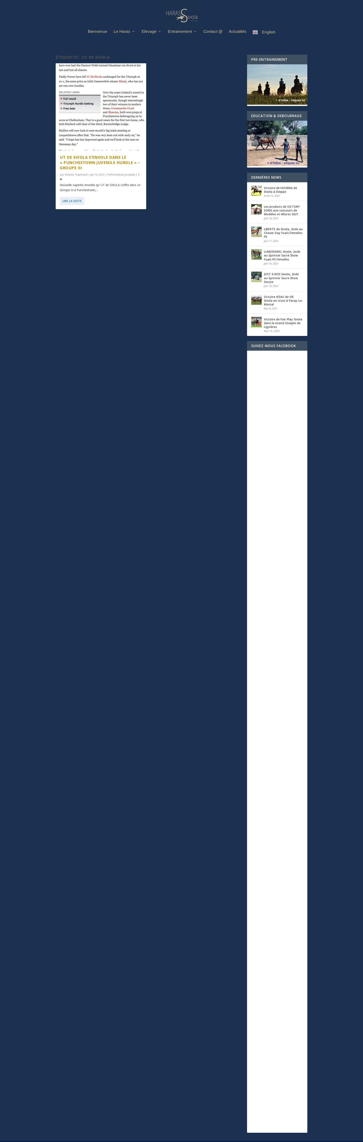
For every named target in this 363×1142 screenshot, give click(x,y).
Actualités (237, 32)
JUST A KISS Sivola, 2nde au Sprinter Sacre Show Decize (281, 278)
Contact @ (212, 32)
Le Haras (122, 32)
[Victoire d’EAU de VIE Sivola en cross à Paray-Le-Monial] (256, 299)
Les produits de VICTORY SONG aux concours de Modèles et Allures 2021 (282, 210)
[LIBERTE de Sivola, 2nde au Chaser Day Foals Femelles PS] (256, 232)
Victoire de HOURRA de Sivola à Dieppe (280, 190)
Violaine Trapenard (76, 174)
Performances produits (121, 174)
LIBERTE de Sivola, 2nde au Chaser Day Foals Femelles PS (283, 233)
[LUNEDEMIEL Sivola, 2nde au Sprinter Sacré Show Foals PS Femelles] (256, 254)
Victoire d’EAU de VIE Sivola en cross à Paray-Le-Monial (283, 300)
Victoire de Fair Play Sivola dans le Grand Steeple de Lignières (283, 323)
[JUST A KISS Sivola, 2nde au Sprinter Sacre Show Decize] (256, 277)
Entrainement (180, 32)
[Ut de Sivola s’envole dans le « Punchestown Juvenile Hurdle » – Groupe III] (101, 107)
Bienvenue (97, 32)
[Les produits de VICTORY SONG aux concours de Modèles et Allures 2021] (256, 209)
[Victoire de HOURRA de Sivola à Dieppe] (256, 190)
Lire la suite (72, 201)
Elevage (149, 32)
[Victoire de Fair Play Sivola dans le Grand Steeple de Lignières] (256, 322)
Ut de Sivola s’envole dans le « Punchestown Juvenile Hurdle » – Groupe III (100, 162)
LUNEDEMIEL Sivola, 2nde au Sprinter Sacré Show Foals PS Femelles (282, 255)
